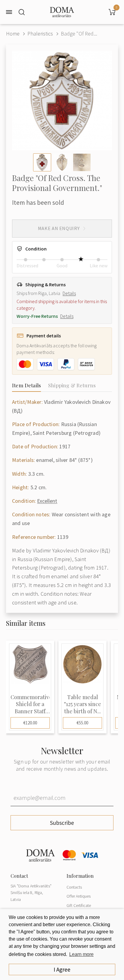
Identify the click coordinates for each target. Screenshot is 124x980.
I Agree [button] (62, 969)
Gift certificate (79, 905)
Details (69, 293)
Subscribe (62, 822)
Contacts (74, 887)
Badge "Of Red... (79, 33)
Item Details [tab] (26, 385)
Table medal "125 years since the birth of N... (82, 704)
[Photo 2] (62, 162)
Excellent (47, 500)
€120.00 (30, 723)
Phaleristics (40, 33)
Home (13, 33)
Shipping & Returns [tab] (72, 385)
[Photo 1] (42, 162)
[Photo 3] (82, 162)
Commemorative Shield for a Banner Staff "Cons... (30, 704)
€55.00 (82, 723)
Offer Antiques (79, 896)
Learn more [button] (81, 954)
